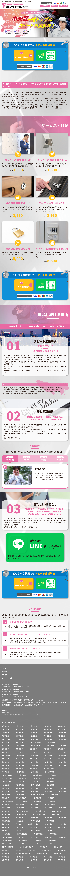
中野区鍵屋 (20, 795)
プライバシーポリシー (9, 678)
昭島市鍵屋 (5, 759)
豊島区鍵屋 (20, 808)
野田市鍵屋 (47, 827)
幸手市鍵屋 (5, 791)
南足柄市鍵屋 (51, 782)
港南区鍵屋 (43, 847)
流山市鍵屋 (5, 762)
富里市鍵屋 (5, 726)
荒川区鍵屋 (47, 736)
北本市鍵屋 (62, 808)
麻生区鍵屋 (33, 729)
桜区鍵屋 (18, 850)
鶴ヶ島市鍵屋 (56, 811)
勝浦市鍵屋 (5, 824)
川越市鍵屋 (33, 827)
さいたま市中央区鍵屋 (23, 854)
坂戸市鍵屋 (5, 749)
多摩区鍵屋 (54, 795)
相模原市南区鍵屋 (7, 847)
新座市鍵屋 (20, 755)
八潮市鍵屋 (23, 801)
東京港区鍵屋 (20, 788)
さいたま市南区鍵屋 (26, 847)
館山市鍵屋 (47, 759)
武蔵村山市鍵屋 (33, 824)
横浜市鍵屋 (19, 759)
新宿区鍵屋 (19, 749)
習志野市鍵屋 (46, 850)
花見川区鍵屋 (20, 791)
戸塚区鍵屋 (22, 775)
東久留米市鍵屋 (40, 811)
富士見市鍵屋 (20, 765)
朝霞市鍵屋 (25, 844)
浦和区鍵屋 (5, 850)
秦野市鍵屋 (48, 765)
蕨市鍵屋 (63, 746)
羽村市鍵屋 (62, 824)
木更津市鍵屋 (48, 733)
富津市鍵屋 (48, 762)
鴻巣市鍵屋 (48, 837)
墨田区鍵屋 (50, 785)
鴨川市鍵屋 (47, 752)
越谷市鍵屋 (5, 752)
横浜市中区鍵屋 (7, 778)
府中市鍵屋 (50, 778)
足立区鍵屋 (62, 817)
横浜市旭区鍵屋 (22, 834)
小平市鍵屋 (48, 808)
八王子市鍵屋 (62, 752)
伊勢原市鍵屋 (6, 739)
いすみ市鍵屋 (6, 834)
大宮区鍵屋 (33, 860)
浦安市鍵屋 (61, 827)
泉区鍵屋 (20, 821)
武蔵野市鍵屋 (52, 831)
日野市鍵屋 (5, 733)
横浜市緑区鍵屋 (49, 768)
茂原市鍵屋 (62, 733)
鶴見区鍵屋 (47, 729)
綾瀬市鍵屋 (5, 817)
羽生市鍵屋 (39, 844)
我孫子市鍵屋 (21, 814)
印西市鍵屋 (5, 742)
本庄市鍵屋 (5, 811)
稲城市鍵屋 (62, 791)
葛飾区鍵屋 (62, 739)
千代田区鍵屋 (20, 746)
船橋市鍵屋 (22, 782)
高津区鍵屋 (56, 814)
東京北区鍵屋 (62, 850)
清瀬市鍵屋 (34, 739)
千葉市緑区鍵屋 (7, 782)
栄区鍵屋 (51, 798)
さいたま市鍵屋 (7, 837)
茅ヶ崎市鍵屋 (52, 742)
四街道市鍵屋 (6, 795)
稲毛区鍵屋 (34, 804)
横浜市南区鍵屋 (21, 798)
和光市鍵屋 (53, 834)
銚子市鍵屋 (5, 768)
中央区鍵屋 (33, 736)
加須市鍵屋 (62, 788)
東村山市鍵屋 (38, 834)
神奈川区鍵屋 (35, 785)
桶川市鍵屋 (5, 765)
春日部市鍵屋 (20, 762)
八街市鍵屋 (5, 736)
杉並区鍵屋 (48, 817)
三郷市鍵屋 (5, 772)
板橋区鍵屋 (19, 726)
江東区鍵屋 (62, 762)
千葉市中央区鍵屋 (35, 831)
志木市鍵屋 (5, 804)
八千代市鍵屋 (52, 840)
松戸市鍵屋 (33, 857)
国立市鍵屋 (62, 755)
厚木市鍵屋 (50, 746)
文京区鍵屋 (48, 755)
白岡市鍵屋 (19, 831)
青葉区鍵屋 (5, 827)
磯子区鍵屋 (34, 765)
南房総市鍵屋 (20, 785)
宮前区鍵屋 (33, 726)
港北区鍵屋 (5, 854)
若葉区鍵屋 (34, 755)
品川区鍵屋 (5, 831)
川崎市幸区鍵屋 (35, 821)
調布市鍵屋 (34, 788)
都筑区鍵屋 (62, 837)
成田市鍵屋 (47, 860)
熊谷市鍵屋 (19, 733)
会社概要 (4, 672)
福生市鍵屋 (34, 791)
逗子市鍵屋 (19, 860)
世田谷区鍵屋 (35, 746)
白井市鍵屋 (36, 782)
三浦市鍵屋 (5, 857)
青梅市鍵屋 (19, 736)
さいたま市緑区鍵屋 (8, 844)
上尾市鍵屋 (53, 844)
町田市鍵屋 (62, 765)
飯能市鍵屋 (33, 768)
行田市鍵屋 (19, 827)
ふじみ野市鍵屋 (7, 840)
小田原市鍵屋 (37, 798)
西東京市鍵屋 (6, 755)
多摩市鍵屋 (61, 726)
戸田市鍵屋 (5, 746)
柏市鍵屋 (18, 824)
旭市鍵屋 (21, 837)
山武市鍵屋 (36, 778)
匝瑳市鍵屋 (48, 824)
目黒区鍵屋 (61, 860)
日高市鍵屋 (33, 733)
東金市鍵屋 (57, 854)
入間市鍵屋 (61, 759)
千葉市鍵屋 (47, 749)
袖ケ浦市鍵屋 (6, 814)
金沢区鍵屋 (48, 739)
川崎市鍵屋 (5, 729)
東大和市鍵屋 (6, 808)
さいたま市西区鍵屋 (39, 814)
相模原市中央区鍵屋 (37, 795)
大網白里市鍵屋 (38, 775)
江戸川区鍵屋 (48, 857)
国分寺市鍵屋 (34, 817)
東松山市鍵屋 (58, 847)
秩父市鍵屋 (50, 821)
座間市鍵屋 (53, 775)
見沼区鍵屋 (31, 850)
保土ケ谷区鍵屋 (42, 854)
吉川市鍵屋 (37, 801)
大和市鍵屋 (34, 808)
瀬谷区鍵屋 (5, 788)
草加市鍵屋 (19, 857)
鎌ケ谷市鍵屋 (23, 840)
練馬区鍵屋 (34, 772)
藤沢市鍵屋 (19, 729)
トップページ (6, 668)
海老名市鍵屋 (20, 804)
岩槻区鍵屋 (19, 817)
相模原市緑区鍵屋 (35, 742)
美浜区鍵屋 (5, 860)
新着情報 (4, 675)
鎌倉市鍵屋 (22, 778)
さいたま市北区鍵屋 (22, 811)
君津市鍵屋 (5, 798)
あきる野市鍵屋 (7, 775)
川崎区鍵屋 (20, 739)
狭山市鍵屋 (34, 837)
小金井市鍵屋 (20, 772)
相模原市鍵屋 (49, 772)
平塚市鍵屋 (37, 840)
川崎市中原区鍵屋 (7, 801)
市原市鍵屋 (34, 762)
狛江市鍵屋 (61, 749)
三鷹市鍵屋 (33, 752)
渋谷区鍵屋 (61, 736)
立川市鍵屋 (33, 759)
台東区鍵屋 (48, 791)
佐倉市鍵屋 (19, 742)
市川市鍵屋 (19, 752)
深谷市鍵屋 (19, 768)
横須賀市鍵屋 (6, 821)
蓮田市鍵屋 (33, 749)
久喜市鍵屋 (47, 726)
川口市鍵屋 (51, 801)
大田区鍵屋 (5, 785)
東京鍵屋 (62, 857)
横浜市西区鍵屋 (50, 804)
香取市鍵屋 (48, 788)
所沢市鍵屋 (61, 729)
